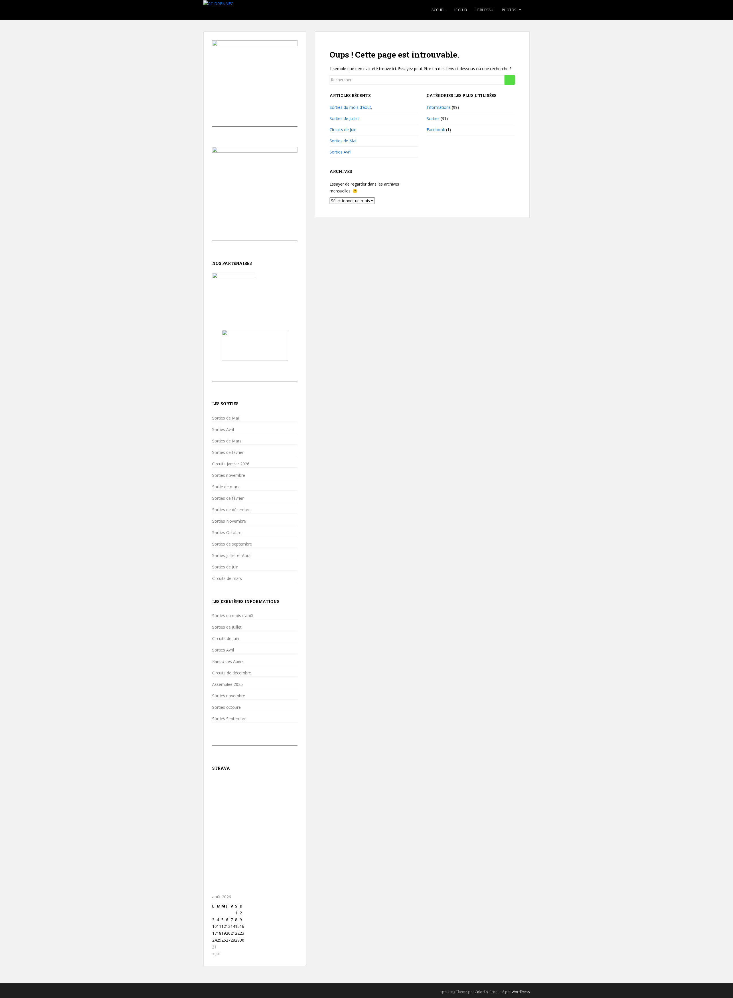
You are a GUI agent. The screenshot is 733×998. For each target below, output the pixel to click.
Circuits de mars (227, 578)
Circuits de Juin (343, 129)
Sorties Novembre (229, 521)
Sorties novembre (228, 475)
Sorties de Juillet (344, 118)
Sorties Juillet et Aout (231, 555)
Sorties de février (228, 452)
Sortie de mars (225, 486)
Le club (460, 9)
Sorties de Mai (343, 140)
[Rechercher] (510, 80)
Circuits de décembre (231, 673)
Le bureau (484, 9)
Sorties (433, 118)
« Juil (216, 953)
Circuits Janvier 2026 (230, 463)
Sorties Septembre (229, 718)
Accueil (438, 9)
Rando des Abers (228, 661)
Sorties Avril (340, 152)
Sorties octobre (226, 707)
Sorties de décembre (231, 509)
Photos (509, 9)
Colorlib (481, 991)
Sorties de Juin (225, 567)
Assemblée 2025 (227, 684)
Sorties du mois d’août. (351, 107)
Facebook (436, 129)
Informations (439, 107)
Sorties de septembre (232, 544)
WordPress (521, 991)
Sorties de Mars (226, 441)
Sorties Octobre (226, 532)
